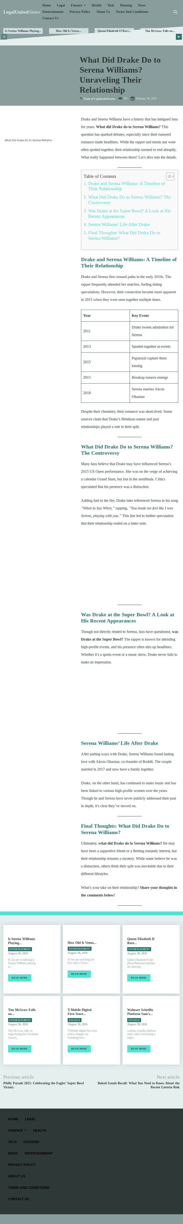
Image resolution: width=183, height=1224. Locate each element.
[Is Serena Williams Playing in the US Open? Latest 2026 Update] (52, 959)
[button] (175, 12)
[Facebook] (9, 152)
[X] (20, 152)
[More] (54, 152)
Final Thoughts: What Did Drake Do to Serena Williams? (124, 235)
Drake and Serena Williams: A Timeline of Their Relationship (126, 186)
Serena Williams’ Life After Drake (119, 224)
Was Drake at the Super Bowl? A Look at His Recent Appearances (129, 213)
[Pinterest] (31, 152)
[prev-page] (4, 37)
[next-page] (179, 37)
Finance (74, 1020)
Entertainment (20, 949)
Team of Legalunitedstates (99, 98)
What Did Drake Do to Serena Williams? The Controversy (129, 199)
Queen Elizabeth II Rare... (114, 31)
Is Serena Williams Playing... (23, 31)
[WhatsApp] (42, 152)
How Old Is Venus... (68, 31)
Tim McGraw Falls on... (160, 31)
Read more (20, 977)
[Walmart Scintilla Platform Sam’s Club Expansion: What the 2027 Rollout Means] (171, 1030)
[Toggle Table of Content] (168, 176)
